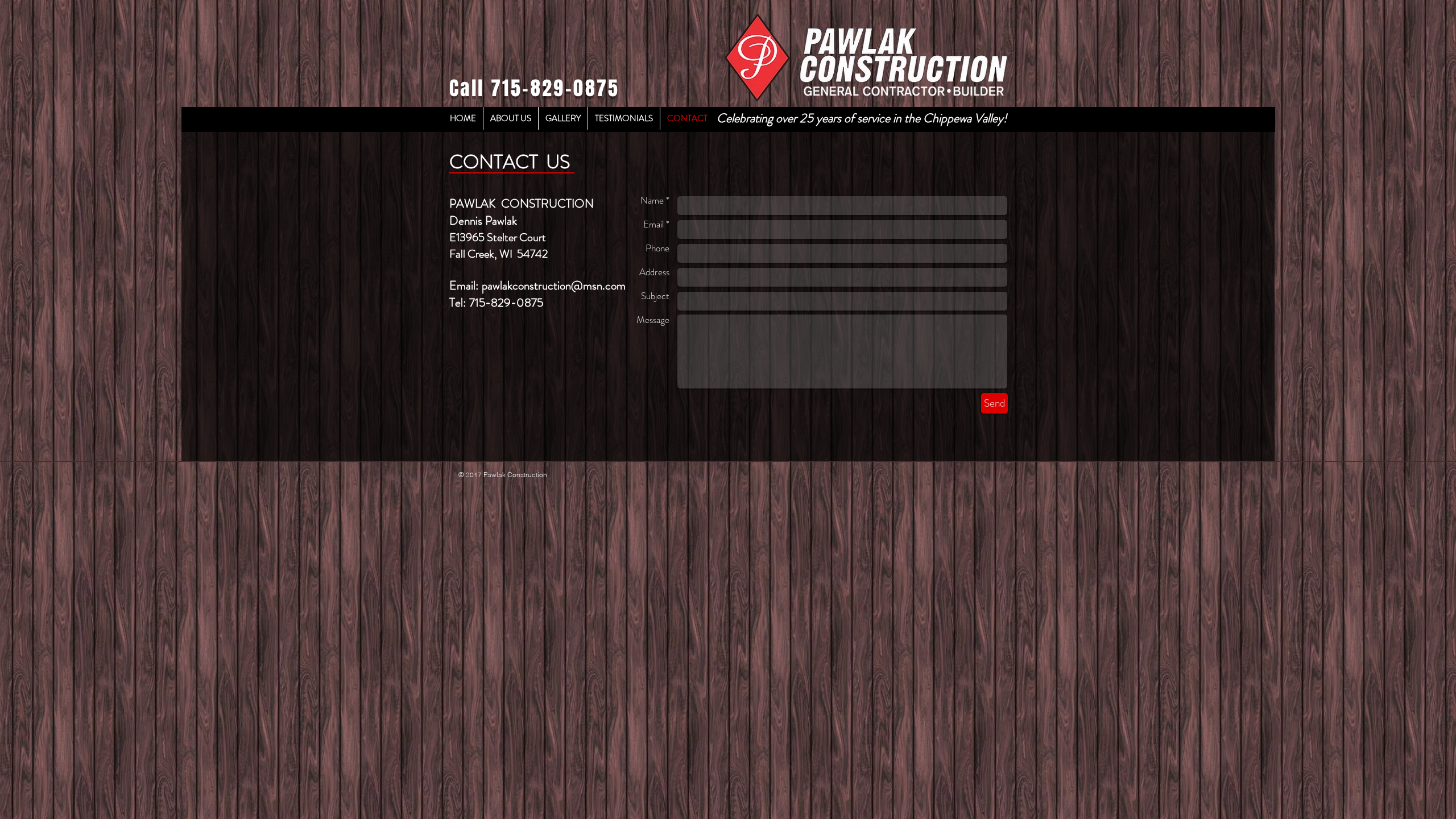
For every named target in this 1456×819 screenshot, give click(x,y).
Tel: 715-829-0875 (496, 302)
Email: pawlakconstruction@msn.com (537, 285)
